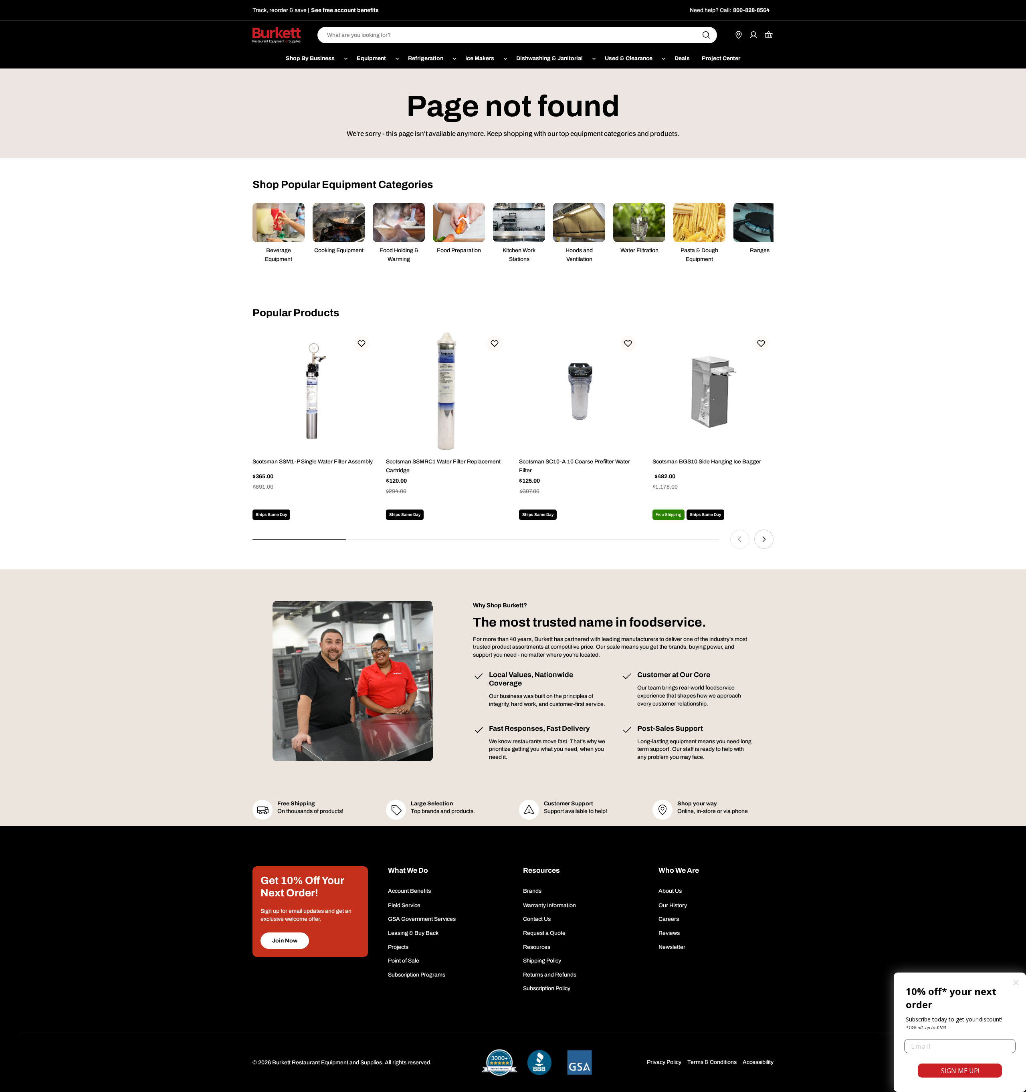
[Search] (706, 34)
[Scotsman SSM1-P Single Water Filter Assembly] (313, 392)
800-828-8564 (751, 10)
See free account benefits (345, 10)
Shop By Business (310, 58)
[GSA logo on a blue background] (579, 1062)
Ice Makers (479, 58)
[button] (361, 343)
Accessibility (758, 1062)
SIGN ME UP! (960, 1070)
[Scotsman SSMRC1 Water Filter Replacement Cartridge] (446, 392)
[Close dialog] (1016, 983)
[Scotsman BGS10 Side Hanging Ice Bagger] (713, 392)
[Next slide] (764, 539)
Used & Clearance (628, 58)
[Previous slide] (739, 539)
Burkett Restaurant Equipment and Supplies (327, 1063)
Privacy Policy (664, 1062)
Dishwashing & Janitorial (549, 58)
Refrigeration (425, 58)
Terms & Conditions (712, 1062)
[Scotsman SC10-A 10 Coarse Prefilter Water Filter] (579, 392)
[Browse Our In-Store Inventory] (738, 34)
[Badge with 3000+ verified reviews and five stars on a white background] (499, 1062)
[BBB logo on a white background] (539, 1062)
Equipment (371, 58)
